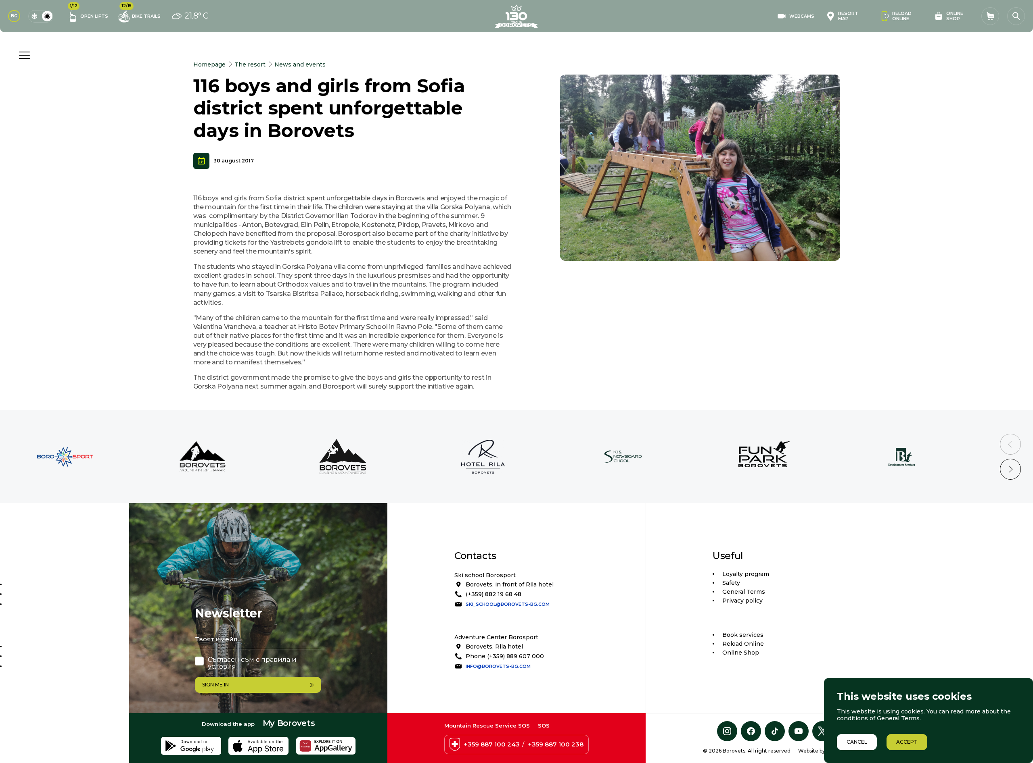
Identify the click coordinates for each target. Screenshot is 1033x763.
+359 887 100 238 (555, 744)
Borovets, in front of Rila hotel (510, 584)
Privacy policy (742, 600)
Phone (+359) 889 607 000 (505, 656)
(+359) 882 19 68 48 (493, 594)
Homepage (209, 64)
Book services (742, 634)
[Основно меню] (24, 55)
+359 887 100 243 (492, 744)
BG (14, 16)
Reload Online (743, 643)
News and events (300, 64)
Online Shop (740, 652)
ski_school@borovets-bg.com (508, 604)
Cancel (857, 742)
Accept (907, 742)
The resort (250, 64)
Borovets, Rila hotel (494, 646)
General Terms (743, 591)
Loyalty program (745, 574)
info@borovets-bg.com (498, 666)
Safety (731, 582)
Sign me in (215, 685)
